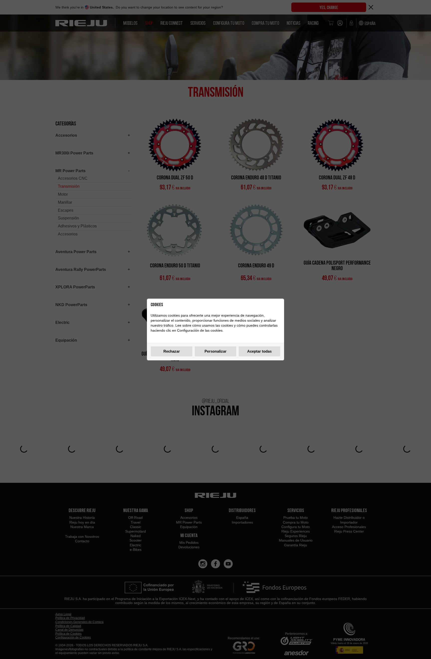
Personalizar (215, 351)
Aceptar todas (259, 351)
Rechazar (171, 351)
